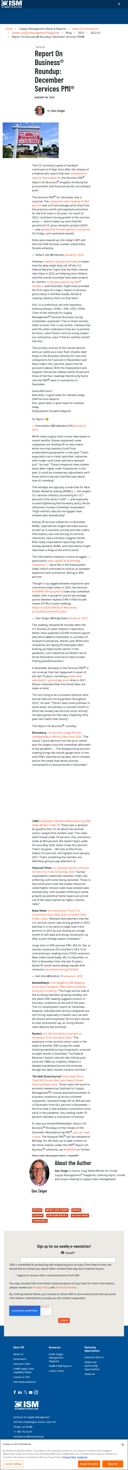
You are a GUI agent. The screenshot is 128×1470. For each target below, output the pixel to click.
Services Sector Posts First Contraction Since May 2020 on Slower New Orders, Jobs (59, 914)
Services (76, 1210)
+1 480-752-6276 (22, 1431)
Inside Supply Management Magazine (35, 33)
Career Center (56, 1370)
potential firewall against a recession (66, 229)
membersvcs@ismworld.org (28, 1436)
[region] (64, 1454)
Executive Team (21, 1363)
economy (38, 1215)
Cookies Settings (13, 1463)
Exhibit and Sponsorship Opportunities (92, 1366)
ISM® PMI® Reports (57, 1215)
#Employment (53, 591)
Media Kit (89, 1374)
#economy (70, 607)
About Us (18, 1354)
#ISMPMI (38, 591)
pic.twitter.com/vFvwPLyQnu (49, 611)
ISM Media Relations (24, 1381)
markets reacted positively (60, 261)
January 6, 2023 (74, 255)
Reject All (112, 1463)
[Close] (122, 1444)
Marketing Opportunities (92, 1348)
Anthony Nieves (80, 1215)
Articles (37, 1210)
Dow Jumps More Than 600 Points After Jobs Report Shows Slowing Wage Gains (58, 1080)
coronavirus (40, 1220)
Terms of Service (66, 1287)
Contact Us (82, 1457)
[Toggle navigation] (119, 4)
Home (9, 29)
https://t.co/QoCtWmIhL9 (47, 607)
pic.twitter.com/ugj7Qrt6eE (61, 969)
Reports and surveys (57, 1210)
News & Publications (85, 29)
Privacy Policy (41, 1287)
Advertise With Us (94, 1357)
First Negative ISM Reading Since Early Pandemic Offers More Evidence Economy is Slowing (59, 987)
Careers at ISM (21, 1377)
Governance (19, 1359)
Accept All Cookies (89, 1463)
